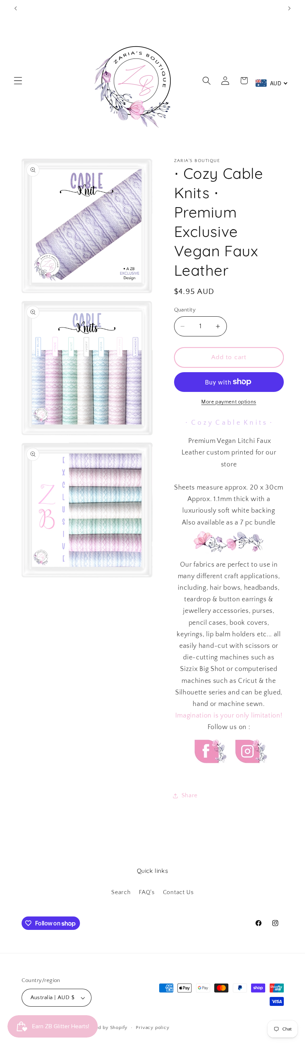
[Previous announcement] (15, 8)
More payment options (228, 402)
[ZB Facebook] (209, 770)
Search (121, 892)
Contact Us (178, 892)
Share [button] (190, 795)
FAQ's (146, 892)
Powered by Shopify (104, 1027)
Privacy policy (152, 1027)
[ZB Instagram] (250, 770)
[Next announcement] (289, 8)
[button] (18, 80)
